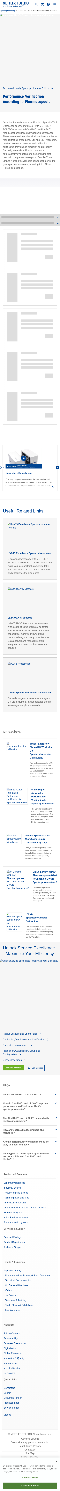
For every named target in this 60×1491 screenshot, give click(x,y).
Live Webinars (12, 1310)
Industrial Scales (12, 1188)
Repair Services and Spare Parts (20, 1034)
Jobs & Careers (12, 1333)
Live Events (10, 1295)
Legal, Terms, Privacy (30, 1446)
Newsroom (9, 1373)
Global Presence (12, 1353)
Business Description (15, 1343)
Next (58, 468)
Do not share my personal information (30, 1442)
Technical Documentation (18, 1280)
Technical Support (13, 1247)
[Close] (56, 1461)
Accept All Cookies (30, 1485)
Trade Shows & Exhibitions (19, 1305)
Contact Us (9, 1388)
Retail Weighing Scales (16, 1192)
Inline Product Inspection (16, 1217)
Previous (2, 468)
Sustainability (11, 1338)
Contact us (30, 1449)
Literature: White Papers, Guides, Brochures (27, 1275)
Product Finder (11, 1403)
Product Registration (14, 1242)
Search (7, 1393)
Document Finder (13, 1398)
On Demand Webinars (16, 1285)
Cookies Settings (30, 1439)
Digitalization (10, 1348)
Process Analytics (13, 1212)
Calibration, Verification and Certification (23, 1039)
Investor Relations (13, 1368)
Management (10, 1363)
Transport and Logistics (16, 1222)
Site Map (30, 1453)
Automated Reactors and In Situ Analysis (25, 1207)
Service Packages (12, 1060)
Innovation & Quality (14, 1358)
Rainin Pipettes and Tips (16, 1197)
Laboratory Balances (14, 1183)
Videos (8, 1290)
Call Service (37, 1068)
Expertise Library (12, 1270)
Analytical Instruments (15, 1202)
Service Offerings (12, 1237)
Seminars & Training (15, 1300)
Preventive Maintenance (15, 1045)
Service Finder (11, 1408)
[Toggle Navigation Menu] (54, 4)
